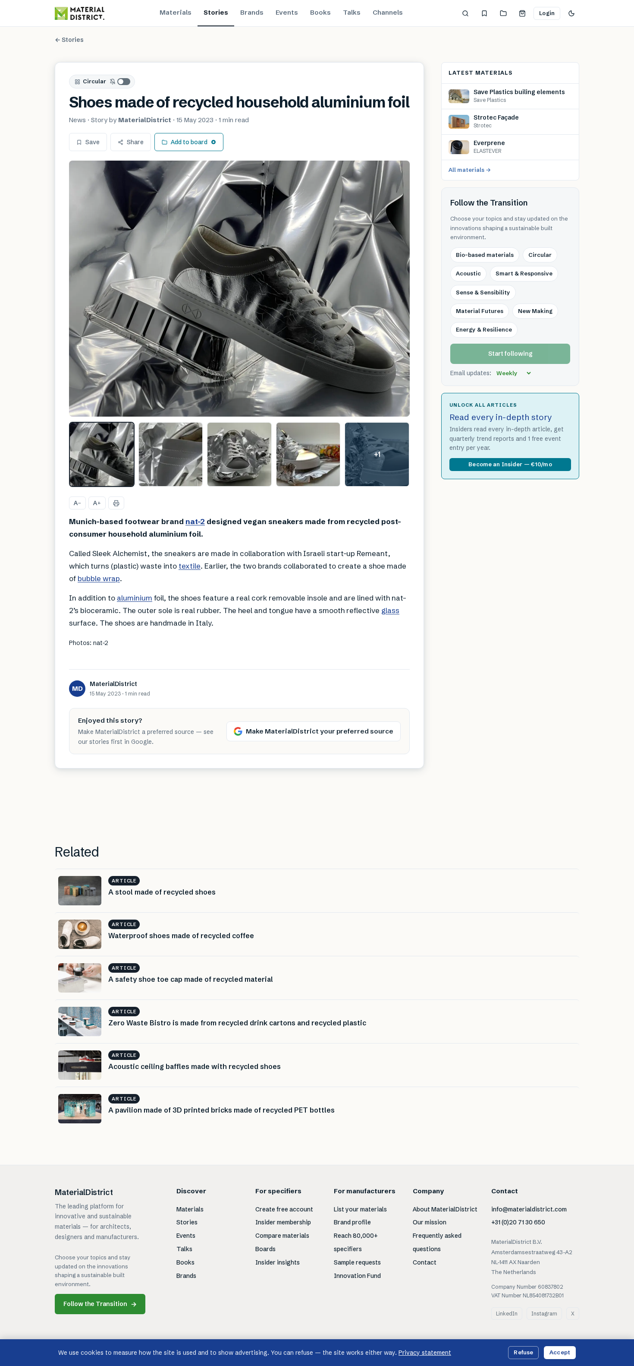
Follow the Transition (100, 1304)
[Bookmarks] (484, 13)
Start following (510, 353)
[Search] (465, 13)
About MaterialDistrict (445, 1209)
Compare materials (282, 1236)
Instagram (544, 1313)
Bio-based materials (485, 254)
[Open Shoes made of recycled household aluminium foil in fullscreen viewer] (239, 289)
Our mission (429, 1222)
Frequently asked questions (437, 1242)
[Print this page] (116, 502)
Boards (265, 1249)
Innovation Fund (357, 1276)
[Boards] (503, 13)
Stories (216, 12)
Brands (252, 12)
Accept (559, 1352)
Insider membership (283, 1222)
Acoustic (468, 273)
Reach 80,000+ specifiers (356, 1242)
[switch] (120, 81)
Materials (175, 12)
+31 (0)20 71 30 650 (518, 1222)
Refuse (523, 1352)
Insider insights (277, 1262)
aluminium (134, 597)
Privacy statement (425, 1353)
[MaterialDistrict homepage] (79, 13)
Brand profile (352, 1222)
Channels (388, 12)
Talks (352, 12)
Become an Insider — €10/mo (510, 464)
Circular (94, 81)
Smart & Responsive (524, 273)
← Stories (69, 40)
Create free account (284, 1209)
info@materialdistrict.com (529, 1209)
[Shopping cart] (522, 13)
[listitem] (102, 454)
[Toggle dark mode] (571, 13)
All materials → (470, 169)
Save (92, 142)
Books (320, 12)
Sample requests (357, 1262)
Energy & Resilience (484, 329)
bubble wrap (99, 578)
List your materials (360, 1209)
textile (190, 565)
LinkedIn (507, 1313)
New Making (535, 310)
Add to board (189, 142)
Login (547, 12)
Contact (424, 1262)
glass (390, 610)
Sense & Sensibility (483, 291)
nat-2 (195, 521)
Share (135, 142)
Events (287, 12)
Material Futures (479, 310)
